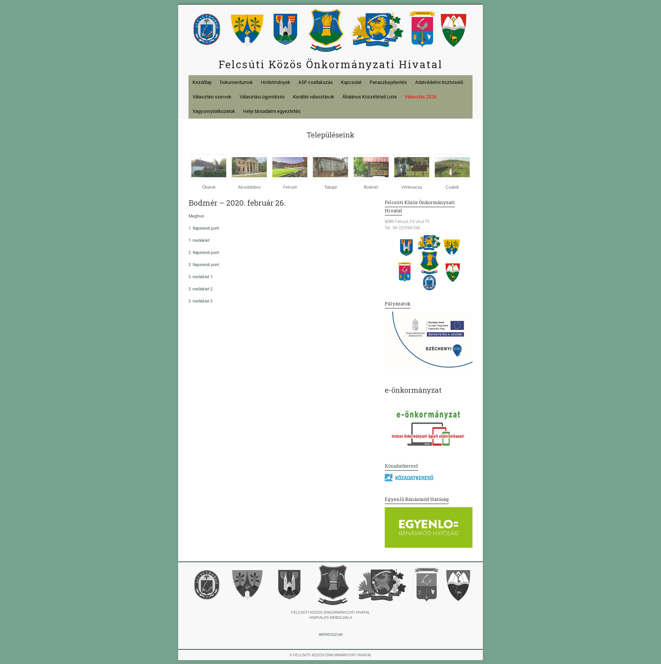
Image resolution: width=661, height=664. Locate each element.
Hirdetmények (275, 82)
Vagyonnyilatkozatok (214, 111)
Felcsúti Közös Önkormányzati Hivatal (330, 64)
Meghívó (196, 216)
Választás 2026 (420, 96)
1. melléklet (198, 240)
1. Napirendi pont (203, 228)
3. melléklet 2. (201, 289)
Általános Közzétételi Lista (369, 96)
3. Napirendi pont (203, 264)
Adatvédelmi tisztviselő (439, 82)
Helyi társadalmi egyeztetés (272, 111)
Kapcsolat (351, 82)
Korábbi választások (313, 96)
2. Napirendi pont (203, 252)
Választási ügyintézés (262, 96)
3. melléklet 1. (201, 276)
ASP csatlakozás (315, 82)
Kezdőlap (202, 82)
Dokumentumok (236, 82)
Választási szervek (212, 96)
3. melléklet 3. (201, 301)
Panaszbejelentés (388, 82)
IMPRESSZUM (331, 634)
